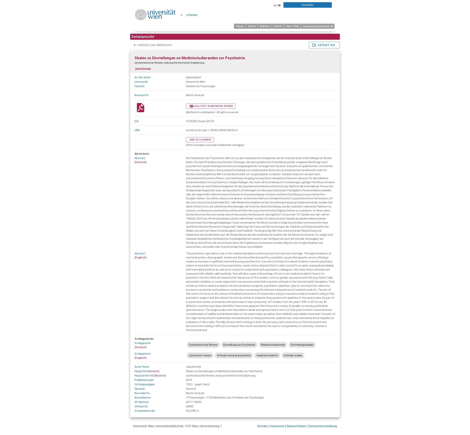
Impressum (277, 426)
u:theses (191, 15)
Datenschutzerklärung (322, 426)
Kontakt (262, 426)
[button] (276, 5)
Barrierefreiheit (296, 426)
